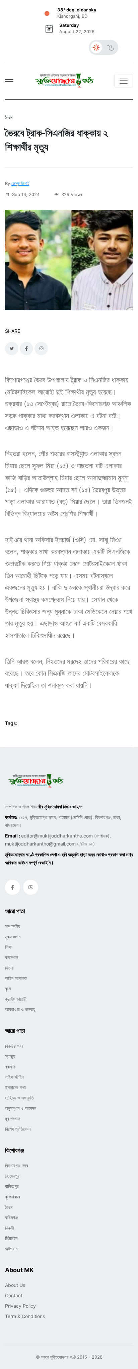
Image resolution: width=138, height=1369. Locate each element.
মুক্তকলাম (12, 936)
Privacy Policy (20, 1306)
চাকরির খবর (14, 1046)
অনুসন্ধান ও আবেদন (20, 1108)
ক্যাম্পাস (11, 957)
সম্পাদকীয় (12, 926)
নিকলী (9, 1228)
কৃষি (8, 988)
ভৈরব (9, 1207)
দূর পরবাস (12, 1118)
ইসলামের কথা (15, 1087)
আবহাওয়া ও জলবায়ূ (20, 1009)
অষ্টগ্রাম (11, 1248)
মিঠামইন (11, 1238)
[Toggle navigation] (123, 80)
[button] (9, 80)
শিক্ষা (8, 947)
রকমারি (10, 1066)
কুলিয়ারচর (12, 1196)
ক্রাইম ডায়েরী (15, 999)
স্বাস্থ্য (10, 1056)
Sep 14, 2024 (25, 194)
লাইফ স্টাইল (14, 1077)
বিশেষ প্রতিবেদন (17, 1129)
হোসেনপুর (12, 1176)
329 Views (71, 194)
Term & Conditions (25, 1316)
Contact (13, 1295)
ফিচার (9, 968)
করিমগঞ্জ (11, 1217)
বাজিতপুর (12, 1186)
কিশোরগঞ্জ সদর (16, 1165)
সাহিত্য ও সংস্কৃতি (19, 1098)
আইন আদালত (16, 978)
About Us (15, 1285)
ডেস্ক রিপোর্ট (20, 183)
